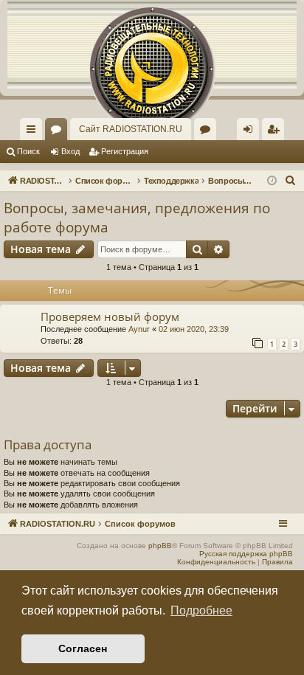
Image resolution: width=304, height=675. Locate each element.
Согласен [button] (82, 648)
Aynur (139, 329)
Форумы (59, 132)
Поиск (28, 151)
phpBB (160, 545)
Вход (70, 151)
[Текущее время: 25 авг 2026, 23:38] (272, 181)
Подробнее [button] (201, 610)
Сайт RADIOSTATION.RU (130, 129)
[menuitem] (273, 129)
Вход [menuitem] (251, 132)
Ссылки (34, 132)
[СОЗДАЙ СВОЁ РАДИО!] (152, 44)
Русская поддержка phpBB (246, 554)
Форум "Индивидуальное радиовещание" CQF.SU (208, 132)
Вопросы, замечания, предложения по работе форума (137, 218)
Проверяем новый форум (110, 316)
